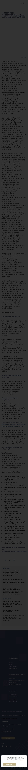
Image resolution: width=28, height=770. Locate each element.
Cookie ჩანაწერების (15, 758)
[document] (14, 385)
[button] (9, 764)
